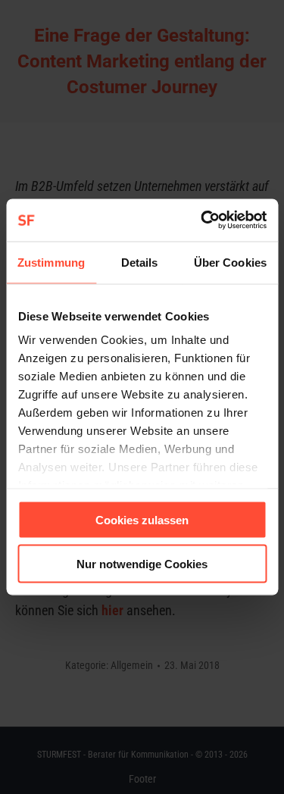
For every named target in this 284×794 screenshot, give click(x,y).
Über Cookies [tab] (230, 261)
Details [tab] (139, 261)
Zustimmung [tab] (51, 261)
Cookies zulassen (142, 519)
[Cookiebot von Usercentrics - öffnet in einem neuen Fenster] (202, 220)
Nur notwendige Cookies (142, 564)
